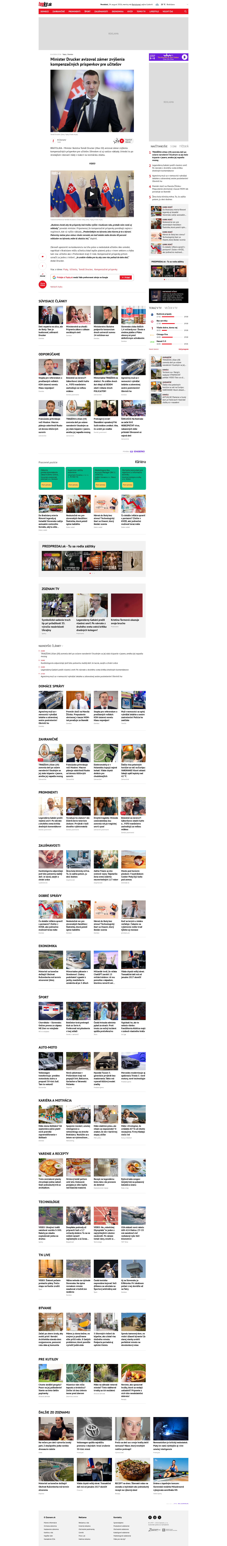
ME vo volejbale (44, 1031)
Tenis (95, 1034)
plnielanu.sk (125, 933)
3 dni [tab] (173, 146)
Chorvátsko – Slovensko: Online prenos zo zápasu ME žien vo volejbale (50, 1025)
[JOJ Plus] (152, 342)
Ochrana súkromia (50, 1526)
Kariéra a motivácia (55, 1100)
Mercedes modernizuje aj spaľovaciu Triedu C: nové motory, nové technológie (133, 1075)
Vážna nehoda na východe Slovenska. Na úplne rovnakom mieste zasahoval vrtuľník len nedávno (78, 1286)
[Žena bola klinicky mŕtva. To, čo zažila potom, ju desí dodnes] (78, 859)
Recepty (123, 1399)
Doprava (69, 1087)
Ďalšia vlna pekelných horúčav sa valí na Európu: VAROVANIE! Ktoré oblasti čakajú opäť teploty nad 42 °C (133, 770)
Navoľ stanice (154, 349)
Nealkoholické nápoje (101, 1188)
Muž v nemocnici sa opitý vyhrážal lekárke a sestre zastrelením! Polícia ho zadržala (133, 716)
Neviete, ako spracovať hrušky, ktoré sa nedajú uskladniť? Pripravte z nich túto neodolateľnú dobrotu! (132, 1390)
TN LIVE (44, 1255)
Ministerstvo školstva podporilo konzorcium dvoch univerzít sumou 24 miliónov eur (104, 331)
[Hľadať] (185, 11)
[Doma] (152, 335)
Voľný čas (168, 11)
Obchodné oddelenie (121, 1529)
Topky (64, 54)
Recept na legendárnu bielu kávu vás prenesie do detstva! (105, 1182)
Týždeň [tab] (183, 146)
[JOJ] (152, 321)
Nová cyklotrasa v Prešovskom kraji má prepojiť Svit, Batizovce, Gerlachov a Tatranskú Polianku (77, 1078)
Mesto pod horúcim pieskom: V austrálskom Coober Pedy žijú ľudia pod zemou (132, 875)
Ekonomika (117, 11)
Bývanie (45, 1308)
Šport (87, 11)
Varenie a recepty (54, 1153)
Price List (82, 1536)
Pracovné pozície (48, 462)
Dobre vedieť (43, 530)
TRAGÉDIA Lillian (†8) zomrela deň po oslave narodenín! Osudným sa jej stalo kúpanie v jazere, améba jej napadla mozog (92, 655)
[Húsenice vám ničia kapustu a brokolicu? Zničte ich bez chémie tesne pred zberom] (78, 1373)
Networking (70, 1141)
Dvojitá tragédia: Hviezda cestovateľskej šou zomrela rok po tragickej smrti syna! (106, 822)
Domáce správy (51, 686)
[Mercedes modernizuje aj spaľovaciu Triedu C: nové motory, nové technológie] (133, 1061)
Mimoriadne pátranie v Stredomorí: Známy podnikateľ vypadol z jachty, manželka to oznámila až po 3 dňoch (77, 977)
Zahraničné (59, 11)
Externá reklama (84, 1526)
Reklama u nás (84, 1523)
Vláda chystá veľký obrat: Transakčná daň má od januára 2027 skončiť (133, 974)
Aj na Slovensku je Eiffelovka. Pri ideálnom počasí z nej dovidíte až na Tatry (132, 1284)
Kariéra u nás (48, 1532)
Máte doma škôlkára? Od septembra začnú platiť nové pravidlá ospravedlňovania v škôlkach (50, 1132)
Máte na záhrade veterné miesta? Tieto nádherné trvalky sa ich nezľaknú (105, 1387)
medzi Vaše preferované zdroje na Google (82, 277)
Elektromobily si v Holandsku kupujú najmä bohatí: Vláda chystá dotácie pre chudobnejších (105, 770)
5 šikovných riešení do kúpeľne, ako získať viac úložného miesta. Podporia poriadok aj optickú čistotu (105, 1339)
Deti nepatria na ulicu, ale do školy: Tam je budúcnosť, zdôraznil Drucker (51, 331)
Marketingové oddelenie (122, 1536)
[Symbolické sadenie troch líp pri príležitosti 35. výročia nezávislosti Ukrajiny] (57, 605)
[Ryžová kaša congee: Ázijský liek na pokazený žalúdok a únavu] (133, 1167)
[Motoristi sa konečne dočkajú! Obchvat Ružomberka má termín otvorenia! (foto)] (51, 960)
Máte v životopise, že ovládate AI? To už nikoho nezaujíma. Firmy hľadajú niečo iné (133, 1130)
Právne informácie (50, 1523)
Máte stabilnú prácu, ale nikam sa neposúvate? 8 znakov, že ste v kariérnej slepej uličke (105, 1130)
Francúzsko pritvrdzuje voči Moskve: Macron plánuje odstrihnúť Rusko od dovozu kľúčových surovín (78, 770)
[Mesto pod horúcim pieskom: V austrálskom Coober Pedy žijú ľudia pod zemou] (133, 859)
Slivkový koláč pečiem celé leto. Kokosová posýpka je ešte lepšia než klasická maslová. (76, 1183)
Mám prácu (97, 1138)
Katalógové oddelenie (121, 1532)
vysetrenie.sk (43, 883)
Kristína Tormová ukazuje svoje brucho (125, 621)
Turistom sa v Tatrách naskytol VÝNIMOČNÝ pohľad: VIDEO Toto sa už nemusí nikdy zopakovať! (172, 375)
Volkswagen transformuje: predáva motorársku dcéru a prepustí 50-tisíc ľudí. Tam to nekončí (49, 1078)
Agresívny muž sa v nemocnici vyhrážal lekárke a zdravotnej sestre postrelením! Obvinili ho (81, 676)
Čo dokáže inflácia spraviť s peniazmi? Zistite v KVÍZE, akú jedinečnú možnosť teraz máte (133, 520)
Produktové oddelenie (121, 1526)
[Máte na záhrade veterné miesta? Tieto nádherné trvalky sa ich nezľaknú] (106, 1373)
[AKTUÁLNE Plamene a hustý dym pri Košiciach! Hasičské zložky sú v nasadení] (156, 399)
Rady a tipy (125, 1188)
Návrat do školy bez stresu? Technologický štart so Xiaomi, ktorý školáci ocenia (104, 520)
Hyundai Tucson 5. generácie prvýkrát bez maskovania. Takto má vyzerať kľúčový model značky (104, 1078)
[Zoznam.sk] (155, 1530)
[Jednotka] (152, 328)
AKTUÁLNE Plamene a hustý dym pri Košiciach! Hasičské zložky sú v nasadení (174, 400)
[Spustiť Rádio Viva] (168, 55)
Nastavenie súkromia (51, 1529)
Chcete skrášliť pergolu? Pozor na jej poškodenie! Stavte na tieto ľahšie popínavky (50, 1389)
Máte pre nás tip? (119, 1539)
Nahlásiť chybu (56, 287)
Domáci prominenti (45, 830)
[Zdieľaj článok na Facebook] (42, 266)
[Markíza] (152, 314)
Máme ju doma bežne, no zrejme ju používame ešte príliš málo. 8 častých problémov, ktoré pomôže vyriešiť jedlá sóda (78, 1339)
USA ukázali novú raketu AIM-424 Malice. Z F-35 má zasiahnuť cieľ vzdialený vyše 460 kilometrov (132, 1233)
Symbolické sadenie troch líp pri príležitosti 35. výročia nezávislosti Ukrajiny (56, 625)
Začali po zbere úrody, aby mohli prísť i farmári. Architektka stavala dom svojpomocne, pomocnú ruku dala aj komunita (51, 1339)
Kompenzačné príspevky (105, 269)
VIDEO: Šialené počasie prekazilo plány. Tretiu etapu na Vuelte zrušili (50, 1283)
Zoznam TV (50, 589)
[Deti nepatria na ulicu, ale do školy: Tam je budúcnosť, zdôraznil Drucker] (51, 315)
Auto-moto (48, 1047)
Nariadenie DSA (49, 1539)
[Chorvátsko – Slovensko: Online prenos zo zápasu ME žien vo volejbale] (51, 1011)
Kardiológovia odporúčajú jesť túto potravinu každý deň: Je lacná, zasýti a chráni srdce (79, 663)
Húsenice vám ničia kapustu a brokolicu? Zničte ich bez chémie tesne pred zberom (76, 1389)
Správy (44, 633)
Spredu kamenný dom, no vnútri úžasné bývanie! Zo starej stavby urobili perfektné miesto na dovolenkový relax (133, 1339)
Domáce (45, 11)
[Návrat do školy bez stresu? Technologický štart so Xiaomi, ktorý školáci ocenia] (106, 909)
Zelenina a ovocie (72, 1396)
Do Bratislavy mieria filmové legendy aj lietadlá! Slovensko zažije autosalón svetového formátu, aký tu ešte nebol (51, 521)
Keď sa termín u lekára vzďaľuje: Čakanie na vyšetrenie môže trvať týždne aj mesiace (132, 925)
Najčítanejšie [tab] (159, 146)
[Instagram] (154, 1517)
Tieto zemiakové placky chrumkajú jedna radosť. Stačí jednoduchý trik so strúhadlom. (50, 1183)
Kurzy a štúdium (126, 1138)
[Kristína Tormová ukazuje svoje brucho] (127, 605)
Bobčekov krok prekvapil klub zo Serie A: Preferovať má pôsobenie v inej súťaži (78, 1027)
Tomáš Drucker (86, 269)
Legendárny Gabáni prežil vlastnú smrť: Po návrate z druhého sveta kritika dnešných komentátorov (85, 669)
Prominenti (75, 11)
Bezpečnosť (70, 1242)
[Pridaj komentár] (42, 257)
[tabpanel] (168, 176)
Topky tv (141, 11)
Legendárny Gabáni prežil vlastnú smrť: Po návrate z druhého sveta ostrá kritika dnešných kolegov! (91, 625)
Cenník (81, 1532)
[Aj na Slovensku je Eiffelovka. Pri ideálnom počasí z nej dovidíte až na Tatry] (133, 1269)
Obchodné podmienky (87, 1529)
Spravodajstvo (118, 1523)
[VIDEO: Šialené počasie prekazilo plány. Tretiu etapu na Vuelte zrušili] (51, 1269)
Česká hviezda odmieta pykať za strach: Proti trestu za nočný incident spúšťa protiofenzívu (105, 1027)
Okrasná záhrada (44, 1396)
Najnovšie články (50, 646)
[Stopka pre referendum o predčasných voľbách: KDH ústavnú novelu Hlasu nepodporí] (106, 700)
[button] (122, 141)
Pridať (127, 277)
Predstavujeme (99, 1087)
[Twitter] (159, 1517)
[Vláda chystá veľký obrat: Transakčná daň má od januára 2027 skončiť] (133, 960)
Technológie (49, 1202)
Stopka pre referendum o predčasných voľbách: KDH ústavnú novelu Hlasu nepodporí (105, 716)
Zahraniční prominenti (101, 830)
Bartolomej (136, 4)
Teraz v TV (155, 308)
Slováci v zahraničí (72, 1034)
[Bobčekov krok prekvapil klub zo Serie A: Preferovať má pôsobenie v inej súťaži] (78, 1011)
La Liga (123, 1034)
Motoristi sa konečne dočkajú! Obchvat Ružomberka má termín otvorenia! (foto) (50, 976)
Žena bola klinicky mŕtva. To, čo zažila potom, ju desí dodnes (77, 874)
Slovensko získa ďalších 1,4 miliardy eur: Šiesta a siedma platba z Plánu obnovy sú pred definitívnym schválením (133, 332)
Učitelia (73, 269)
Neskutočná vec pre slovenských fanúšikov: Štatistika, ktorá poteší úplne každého (77, 520)
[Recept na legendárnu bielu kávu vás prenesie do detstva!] (106, 1167)
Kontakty (117, 1517)
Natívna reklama (84, 1539)
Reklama (82, 1517)
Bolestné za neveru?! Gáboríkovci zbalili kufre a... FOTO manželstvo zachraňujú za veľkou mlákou (132, 823)
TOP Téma (124, 1242)
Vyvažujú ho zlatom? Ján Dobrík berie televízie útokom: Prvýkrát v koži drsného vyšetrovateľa (77, 822)
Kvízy (130, 11)
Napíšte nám (48, 1536)
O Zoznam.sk (49, 1517)
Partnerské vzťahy (169, 292)
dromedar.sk (125, 883)
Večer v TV (171, 308)
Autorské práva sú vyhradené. (158, 1525)
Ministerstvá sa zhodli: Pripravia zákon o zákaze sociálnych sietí (77, 329)
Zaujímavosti (101, 11)
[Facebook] (150, 1517)
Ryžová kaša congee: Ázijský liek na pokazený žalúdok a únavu (132, 1182)
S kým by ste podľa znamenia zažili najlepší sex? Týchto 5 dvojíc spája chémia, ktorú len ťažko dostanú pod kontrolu (172, 297)
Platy (65, 269)
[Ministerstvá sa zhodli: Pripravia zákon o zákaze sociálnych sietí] (78, 315)
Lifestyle (154, 11)
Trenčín (123, 723)
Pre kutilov (48, 1359)
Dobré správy (50, 896)
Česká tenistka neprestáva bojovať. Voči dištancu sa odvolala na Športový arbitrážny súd (105, 1284)
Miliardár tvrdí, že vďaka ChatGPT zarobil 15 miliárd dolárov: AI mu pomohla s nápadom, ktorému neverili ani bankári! (105, 977)
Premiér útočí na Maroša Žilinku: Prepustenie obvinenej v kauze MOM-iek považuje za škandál (78, 716)
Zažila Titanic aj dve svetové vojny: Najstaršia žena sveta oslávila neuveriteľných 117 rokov (106, 875)
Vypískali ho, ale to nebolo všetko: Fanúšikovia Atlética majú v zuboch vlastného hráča (133, 1027)
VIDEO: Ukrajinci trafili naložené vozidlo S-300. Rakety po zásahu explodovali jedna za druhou (50, 1233)
